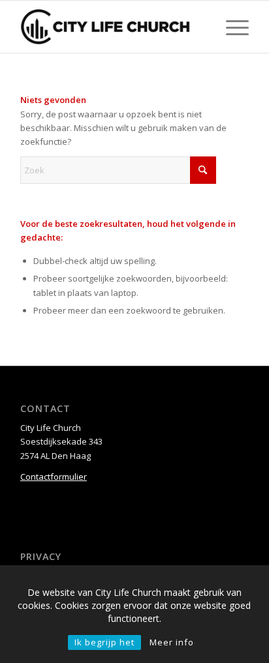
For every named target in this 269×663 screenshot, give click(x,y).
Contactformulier (53, 476)
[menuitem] (231, 27)
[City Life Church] (111, 27)
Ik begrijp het (104, 642)
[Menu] (231, 27)
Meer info (172, 642)
